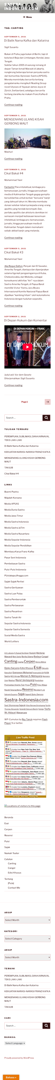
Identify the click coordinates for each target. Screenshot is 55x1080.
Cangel (45, 656)
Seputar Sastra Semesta (17, 629)
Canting (10, 661)
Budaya (37, 656)
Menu (29, 17)
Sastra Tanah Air (12, 617)
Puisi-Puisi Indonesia (15, 569)
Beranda (8, 817)
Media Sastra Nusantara (16, 533)
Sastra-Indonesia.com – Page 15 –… (19, 763)
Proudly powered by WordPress (19, 1058)
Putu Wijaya (42, 685)
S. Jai (43, 690)
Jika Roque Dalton (13, 266)
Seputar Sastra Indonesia (17, 623)
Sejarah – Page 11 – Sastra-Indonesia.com (23, 793)
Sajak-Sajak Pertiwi (14, 581)
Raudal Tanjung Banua (13, 690)
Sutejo (41, 709)
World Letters (11, 641)
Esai (37, 667)
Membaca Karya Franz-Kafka (19, 551)
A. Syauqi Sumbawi (21, 653)
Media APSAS (11, 503)
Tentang (8, 879)
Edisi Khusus (26, 668)
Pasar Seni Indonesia (15, 557)
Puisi (33, 684)
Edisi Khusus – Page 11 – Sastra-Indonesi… (27, 751)
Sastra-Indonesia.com (21, 6)
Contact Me (14, 887)
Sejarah (22, 705)
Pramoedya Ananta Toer (14, 685)
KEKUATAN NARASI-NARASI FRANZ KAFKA (27, 452)
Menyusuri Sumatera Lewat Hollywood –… (21, 789)
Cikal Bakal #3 (13, 252)
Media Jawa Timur (13, 515)
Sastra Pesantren (13, 611)
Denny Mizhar (40, 662)
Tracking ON (33, 796)
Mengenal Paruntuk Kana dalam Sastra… (20, 773)
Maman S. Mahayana (31, 676)
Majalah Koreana (13, 497)
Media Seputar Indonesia (17, 539)
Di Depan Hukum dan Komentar (25, 320)
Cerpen (29, 661)
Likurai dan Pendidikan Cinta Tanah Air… (20, 768)
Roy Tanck (27, 719)
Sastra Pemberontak (15, 599)
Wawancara (21, 712)
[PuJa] (11, 883)
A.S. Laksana (9, 653)
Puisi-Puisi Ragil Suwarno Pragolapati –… (20, 784)
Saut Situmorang (11, 705)
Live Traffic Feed (25, 737)
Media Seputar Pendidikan (18, 545)
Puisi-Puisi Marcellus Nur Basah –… (19, 778)
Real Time (24, 796)
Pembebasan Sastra (14, 563)
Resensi (27, 689)
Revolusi (37, 690)
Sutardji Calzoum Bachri (29, 709)
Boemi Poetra (11, 491)
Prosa (27, 685)
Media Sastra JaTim (14, 527)
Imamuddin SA (38, 673)
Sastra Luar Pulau (13, 593)
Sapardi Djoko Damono (34, 694)
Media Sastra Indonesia (16, 521)
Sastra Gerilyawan (13, 587)
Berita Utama (27, 656)
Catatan (8, 859)
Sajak (21, 694)
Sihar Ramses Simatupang (35, 705)
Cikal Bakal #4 (13, 173)
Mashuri (12, 680)
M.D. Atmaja (15, 676)
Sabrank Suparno (11, 694)
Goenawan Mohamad (22, 672)
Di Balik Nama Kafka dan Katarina (26, 40)
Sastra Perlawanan (14, 605)
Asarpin (32, 653)
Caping (20, 662)
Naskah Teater (11, 853)
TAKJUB (8, 467)
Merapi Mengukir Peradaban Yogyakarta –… (22, 744)
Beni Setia (17, 656)
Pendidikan (39, 680)
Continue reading (13, 104)
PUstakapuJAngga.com (16, 575)
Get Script (16, 796)
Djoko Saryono (12, 668)
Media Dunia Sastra (14, 509)
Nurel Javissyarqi (25, 680)
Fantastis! (9, 187)
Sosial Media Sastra (14, 635)
